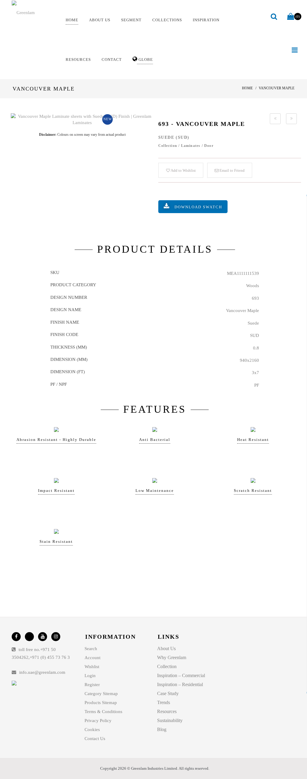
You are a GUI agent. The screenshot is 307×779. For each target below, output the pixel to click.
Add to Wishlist (183, 170)
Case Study (168, 693)
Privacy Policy (98, 720)
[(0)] (290, 16)
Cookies (92, 729)
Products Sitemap (101, 702)
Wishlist (92, 666)
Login (90, 675)
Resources (167, 711)
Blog (161, 729)
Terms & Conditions (103, 711)
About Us (166, 648)
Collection (167, 666)
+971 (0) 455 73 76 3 (50, 657)
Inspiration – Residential (180, 684)
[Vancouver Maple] (82, 119)
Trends (163, 702)
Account (92, 657)
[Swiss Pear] (275, 118)
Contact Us (95, 738)
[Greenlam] (33, 12)
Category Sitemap (101, 693)
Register (92, 684)
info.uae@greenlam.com (42, 672)
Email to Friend (232, 170)
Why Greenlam (171, 657)
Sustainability (170, 720)
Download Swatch (198, 207)
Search (91, 648)
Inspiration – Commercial (181, 675)
